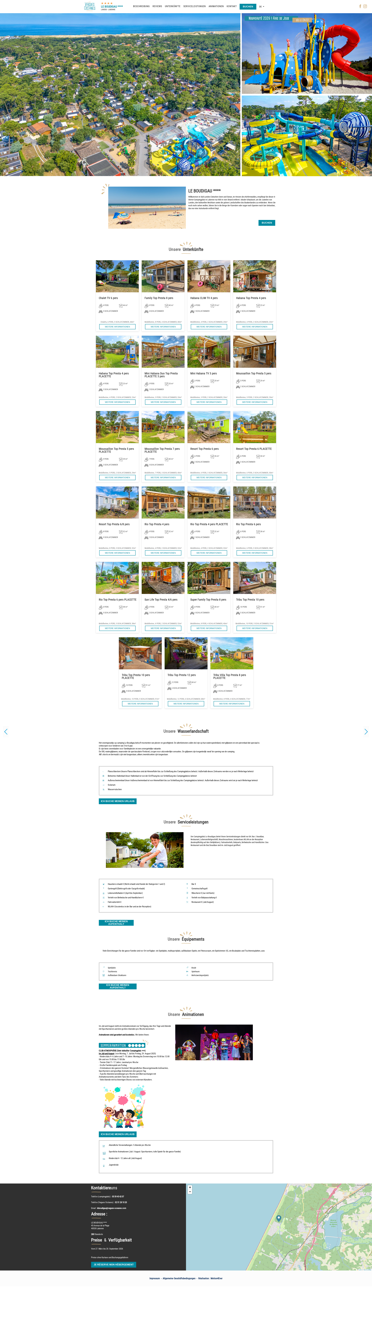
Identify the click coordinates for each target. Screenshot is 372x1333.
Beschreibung (141, 6)
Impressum (155, 1278)
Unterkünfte (172, 6)
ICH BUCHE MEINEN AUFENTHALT (116, 922)
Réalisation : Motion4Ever (210, 1278)
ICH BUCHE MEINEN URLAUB (118, 801)
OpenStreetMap (367, 1270)
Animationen (216, 6)
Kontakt (232, 6)
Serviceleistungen (194, 6)
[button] (366, 731)
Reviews (157, 6)
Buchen (248, 6)
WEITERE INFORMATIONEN (117, 327)
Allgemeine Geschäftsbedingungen (179, 1278)
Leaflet (360, 1270)
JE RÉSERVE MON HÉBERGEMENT (114, 1264)
